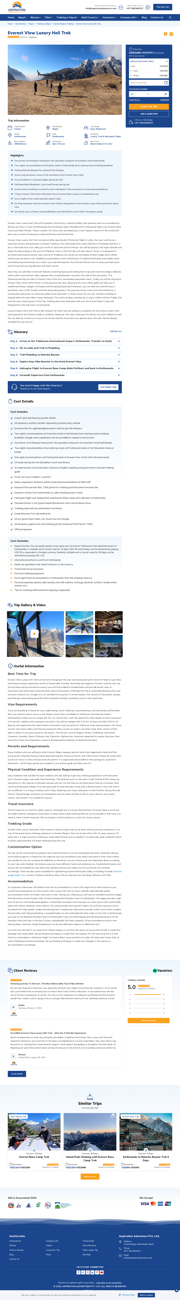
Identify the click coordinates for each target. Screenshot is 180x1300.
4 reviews (33, 37)
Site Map (86, 1254)
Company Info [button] (128, 17)
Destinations (20, 24)
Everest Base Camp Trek (34, 1156)
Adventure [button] (108, 17)
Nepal (31, 24)
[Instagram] (88, 1272)
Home (11, 17)
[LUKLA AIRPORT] (79, 646)
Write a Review (16, 1250)
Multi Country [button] (89, 17)
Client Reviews (89, 1245)
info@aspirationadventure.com (101, 8)
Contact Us (157, 17)
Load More (17, 1074)
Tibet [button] (48, 17)
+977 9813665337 (134, 8)
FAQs (48, 1254)
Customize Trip (108, 387)
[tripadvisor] (162, 970)
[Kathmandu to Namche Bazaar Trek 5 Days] (146, 1132)
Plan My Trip (163, 7)
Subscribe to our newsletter (109, 1282)
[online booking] (155, 1203)
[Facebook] (79, 1272)
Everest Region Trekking (63, 24)
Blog (144, 17)
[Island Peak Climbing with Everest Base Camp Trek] (90, 1132)
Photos (12, 1245)
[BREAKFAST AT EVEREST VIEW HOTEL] (79, 622)
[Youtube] (102, 1272)
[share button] (171, 34)
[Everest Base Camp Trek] (34, 1132)
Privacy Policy (128, 1295)
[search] (169, 17)
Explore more (90, 1176)
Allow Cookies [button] (146, 1295)
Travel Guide (88, 1241)
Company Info (52, 1241)
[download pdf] (165, 34)
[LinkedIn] (92, 1272)
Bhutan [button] (35, 17)
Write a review (148, 1020)
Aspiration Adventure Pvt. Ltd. (81, 1286)
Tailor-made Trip (90, 1250)
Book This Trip (149, 106)
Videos (49, 1245)
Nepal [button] (21, 17)
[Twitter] (83, 1272)
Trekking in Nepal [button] (66, 17)
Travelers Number (138, 89)
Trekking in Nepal (44, 24)
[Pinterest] (97, 1272)
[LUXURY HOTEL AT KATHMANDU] (109, 622)
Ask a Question (149, 114)
